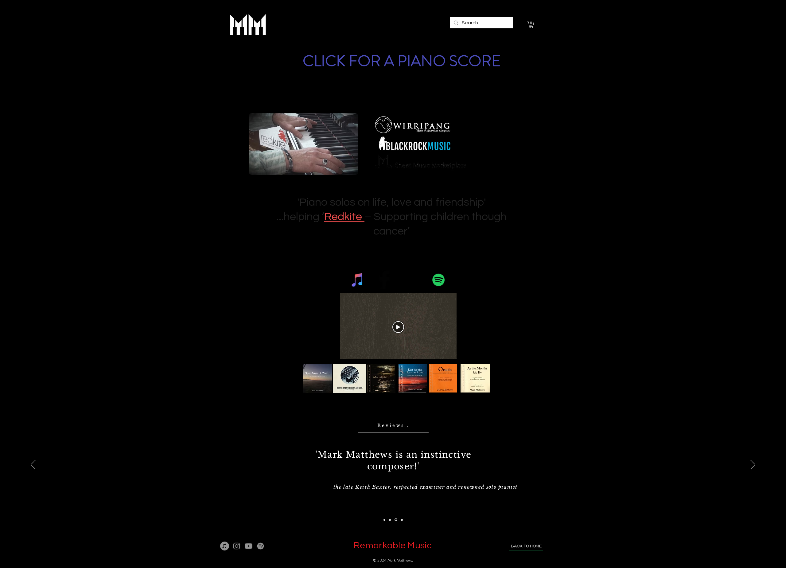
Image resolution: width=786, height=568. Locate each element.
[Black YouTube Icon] (411, 279)
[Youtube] (248, 546)
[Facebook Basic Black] (384, 279)
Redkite (344, 217)
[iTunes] (357, 279)
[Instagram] (236, 546)
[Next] (752, 465)
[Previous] (33, 465)
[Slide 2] (390, 520)
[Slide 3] (396, 520)
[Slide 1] (384, 520)
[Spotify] (438, 279)
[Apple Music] (224, 546)
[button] (531, 25)
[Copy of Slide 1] (402, 520)
